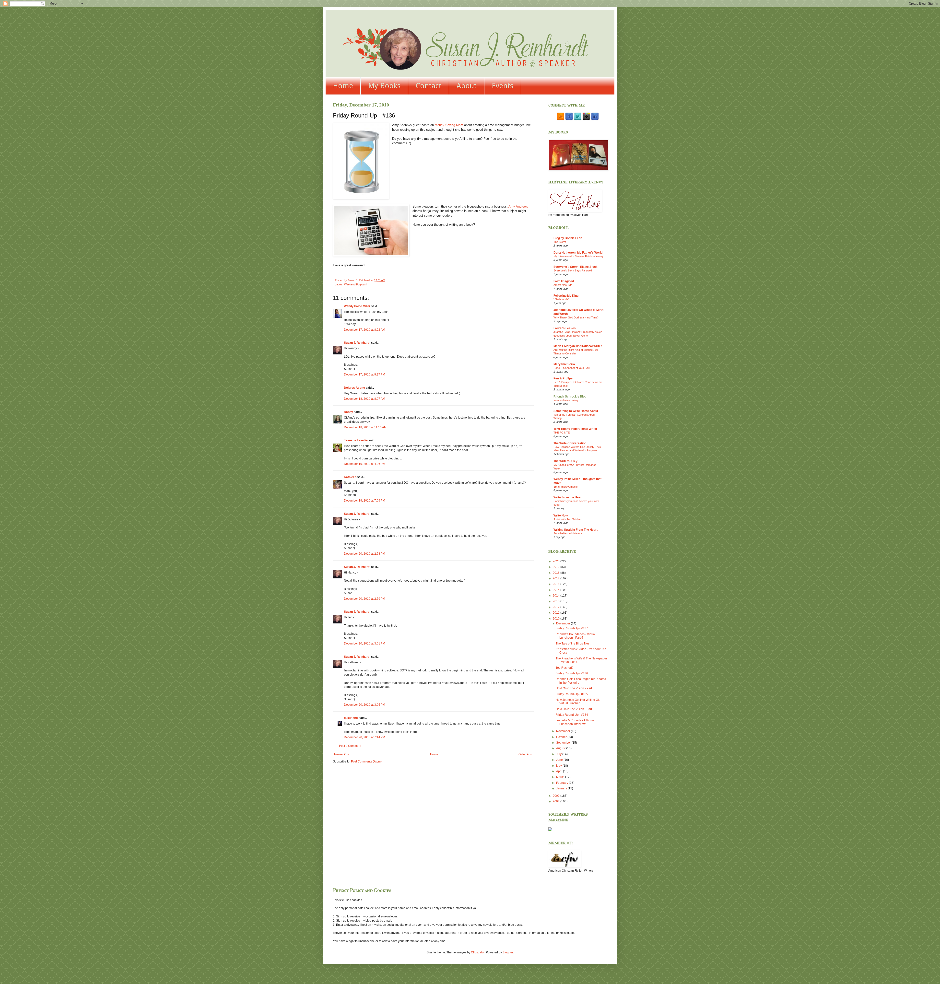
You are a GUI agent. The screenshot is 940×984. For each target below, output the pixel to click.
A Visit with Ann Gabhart (567, 519)
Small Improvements (565, 486)
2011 (556, 612)
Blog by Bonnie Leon (567, 238)
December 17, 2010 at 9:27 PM (364, 374)
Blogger (508, 952)
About (467, 86)
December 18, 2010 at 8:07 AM (364, 398)
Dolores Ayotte (354, 387)
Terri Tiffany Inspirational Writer (575, 429)
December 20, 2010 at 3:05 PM (364, 704)
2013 (556, 601)
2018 (556, 572)
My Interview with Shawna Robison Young (578, 256)
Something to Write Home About (575, 411)
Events (502, 86)
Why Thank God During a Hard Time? (576, 317)
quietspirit (351, 718)
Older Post (525, 754)
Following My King (565, 295)
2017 (556, 578)
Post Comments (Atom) (366, 761)
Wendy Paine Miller (357, 306)
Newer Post (342, 754)
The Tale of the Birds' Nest (573, 643)
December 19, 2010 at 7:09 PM (364, 500)
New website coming (565, 400)
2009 (556, 795)
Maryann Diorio (564, 364)
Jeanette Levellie (356, 440)
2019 (556, 567)
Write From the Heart (568, 497)
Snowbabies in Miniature (567, 533)
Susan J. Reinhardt (357, 342)
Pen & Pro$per (563, 378)
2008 (556, 801)
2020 (556, 561)
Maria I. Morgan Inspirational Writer (577, 346)
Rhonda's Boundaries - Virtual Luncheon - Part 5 (576, 636)
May (559, 765)
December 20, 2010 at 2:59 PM (364, 598)
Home (343, 86)
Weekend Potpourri (355, 284)
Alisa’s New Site (562, 284)
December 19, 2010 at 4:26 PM (364, 464)
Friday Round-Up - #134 (572, 714)
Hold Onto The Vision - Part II (575, 688)
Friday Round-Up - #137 (572, 628)
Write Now (560, 515)
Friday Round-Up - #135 (572, 694)
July (559, 754)
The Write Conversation (569, 443)
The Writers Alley (565, 461)
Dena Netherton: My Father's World (577, 252)
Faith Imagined (563, 281)
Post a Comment (350, 746)
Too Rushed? (565, 667)
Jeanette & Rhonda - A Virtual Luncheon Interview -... (575, 722)
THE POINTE (561, 432)
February (562, 783)
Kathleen (350, 477)
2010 (556, 618)
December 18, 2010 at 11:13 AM (365, 427)
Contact (428, 86)
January (562, 788)
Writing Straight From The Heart (575, 529)
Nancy (348, 412)
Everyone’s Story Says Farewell (572, 270)
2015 (556, 590)
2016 (556, 584)
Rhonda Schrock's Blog (569, 396)
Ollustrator (477, 952)
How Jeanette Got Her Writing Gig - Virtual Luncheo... (579, 701)
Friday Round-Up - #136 (572, 673)
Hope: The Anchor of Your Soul (571, 367)
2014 (556, 595)
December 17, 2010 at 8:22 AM (364, 329)
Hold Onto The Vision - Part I (574, 709)
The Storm (559, 241)
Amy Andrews (518, 206)
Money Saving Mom (449, 125)
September (564, 742)
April (559, 771)
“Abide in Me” (561, 299)
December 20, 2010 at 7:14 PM (364, 737)
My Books (384, 86)
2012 (556, 607)
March (560, 777)
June (560, 759)
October (561, 737)
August (561, 748)
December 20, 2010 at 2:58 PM (364, 553)
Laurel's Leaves (564, 328)
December (563, 623)
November (563, 731)
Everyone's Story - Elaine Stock (575, 267)
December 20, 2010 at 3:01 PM (364, 643)
